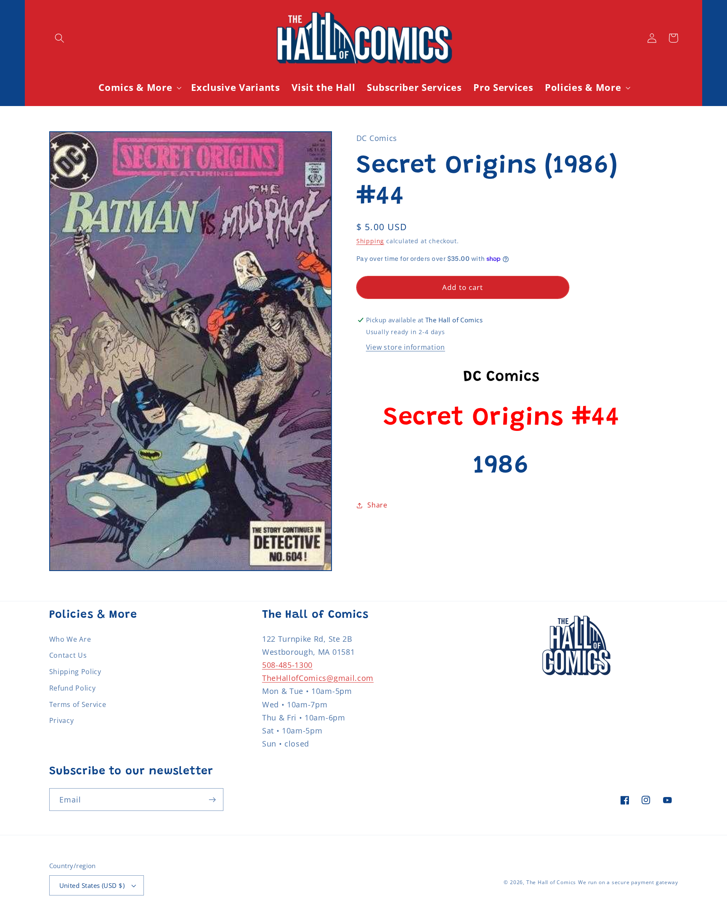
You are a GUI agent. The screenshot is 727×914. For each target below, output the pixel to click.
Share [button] (377, 505)
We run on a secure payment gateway (628, 882)
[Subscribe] (212, 799)
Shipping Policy (75, 671)
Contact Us (68, 655)
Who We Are (70, 639)
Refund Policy (72, 688)
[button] (60, 38)
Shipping (370, 241)
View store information (405, 347)
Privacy (61, 720)
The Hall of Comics (551, 882)
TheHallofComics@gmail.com (318, 677)
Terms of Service (77, 704)
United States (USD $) (92, 885)
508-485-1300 (287, 664)
